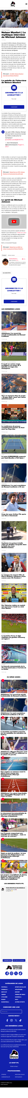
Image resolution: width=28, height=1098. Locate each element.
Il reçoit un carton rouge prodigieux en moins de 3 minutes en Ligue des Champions (11, 366)
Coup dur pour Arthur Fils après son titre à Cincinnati (13, 515)
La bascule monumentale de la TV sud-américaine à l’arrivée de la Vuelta (13, 667)
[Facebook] (23, 259)
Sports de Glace (20, 987)
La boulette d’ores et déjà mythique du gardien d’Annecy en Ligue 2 (13, 637)
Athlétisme (5, 30)
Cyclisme (3, 541)
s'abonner (14, 107)
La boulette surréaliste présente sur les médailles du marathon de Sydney (13, 733)
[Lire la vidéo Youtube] (14, 221)
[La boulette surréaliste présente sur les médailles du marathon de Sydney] (14, 723)
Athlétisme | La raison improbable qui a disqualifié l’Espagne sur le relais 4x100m (14, 794)
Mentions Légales (20, 1074)
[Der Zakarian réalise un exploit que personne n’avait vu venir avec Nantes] (14, 592)
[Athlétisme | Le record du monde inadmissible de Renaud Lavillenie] (14, 320)
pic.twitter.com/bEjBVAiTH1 (14, 140)
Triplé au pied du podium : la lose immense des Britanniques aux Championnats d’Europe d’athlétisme (13, 855)
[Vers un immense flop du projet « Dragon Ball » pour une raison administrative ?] (14, 383)
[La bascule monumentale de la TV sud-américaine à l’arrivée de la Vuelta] (14, 653)
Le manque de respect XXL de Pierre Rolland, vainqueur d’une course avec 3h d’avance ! (13, 576)
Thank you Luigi (21, 232)
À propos (4, 255)
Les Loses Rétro (7, 273)
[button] (26, 4)
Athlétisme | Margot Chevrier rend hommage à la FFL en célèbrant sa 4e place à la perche (14, 753)
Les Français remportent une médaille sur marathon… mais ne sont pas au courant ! (13, 834)
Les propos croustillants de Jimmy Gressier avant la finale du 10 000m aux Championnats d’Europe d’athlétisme (14, 877)
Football (3, 362)
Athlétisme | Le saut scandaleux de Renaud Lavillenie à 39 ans (13, 486)
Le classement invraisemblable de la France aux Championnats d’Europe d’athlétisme (13, 814)
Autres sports (20, 1002)
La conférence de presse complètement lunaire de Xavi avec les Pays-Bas (12, 427)
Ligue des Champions (11, 362)
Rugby (3, 999)
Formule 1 (4, 989)
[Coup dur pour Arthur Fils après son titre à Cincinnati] (14, 501)
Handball (18, 997)
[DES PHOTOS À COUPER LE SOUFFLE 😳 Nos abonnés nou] (14, 917)
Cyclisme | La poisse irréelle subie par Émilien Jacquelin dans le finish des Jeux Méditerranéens (14, 545)
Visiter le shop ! (14, 1066)
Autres (3, 394)
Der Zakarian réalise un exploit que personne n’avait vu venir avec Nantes (13, 606)
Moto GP (4, 992)
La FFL (17, 260)
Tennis (2, 454)
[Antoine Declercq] (5, 261)
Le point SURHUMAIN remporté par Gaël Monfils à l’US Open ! (13, 457)
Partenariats (18, 1077)
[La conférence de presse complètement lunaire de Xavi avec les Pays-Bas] (14, 413)
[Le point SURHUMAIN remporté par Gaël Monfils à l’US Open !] (14, 444)
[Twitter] (25, 259)
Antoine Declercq (13, 258)
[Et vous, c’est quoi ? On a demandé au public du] (14, 933)
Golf (16, 999)
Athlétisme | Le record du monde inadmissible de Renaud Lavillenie (13, 334)
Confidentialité (5, 1077)
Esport (17, 992)
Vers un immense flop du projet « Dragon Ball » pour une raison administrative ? (13, 397)
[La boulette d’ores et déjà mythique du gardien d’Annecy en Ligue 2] (14, 623)
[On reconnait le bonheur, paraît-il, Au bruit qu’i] (14, 900)
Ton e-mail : (14, 98)
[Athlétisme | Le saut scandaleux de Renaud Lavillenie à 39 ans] (14, 472)
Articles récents (11, 255)
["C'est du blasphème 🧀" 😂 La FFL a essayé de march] (14, 950)
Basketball (5, 1002)
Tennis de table (20, 994)
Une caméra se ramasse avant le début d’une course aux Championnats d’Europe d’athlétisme (13, 774)
